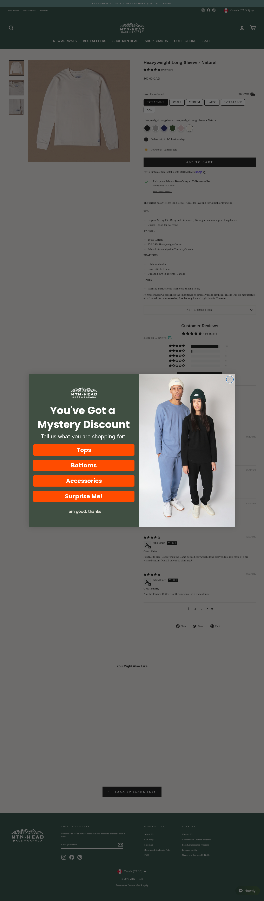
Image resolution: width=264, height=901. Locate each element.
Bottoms (84, 465)
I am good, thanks (83, 511)
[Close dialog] (229, 379)
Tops (84, 450)
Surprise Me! (84, 496)
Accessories (84, 481)
